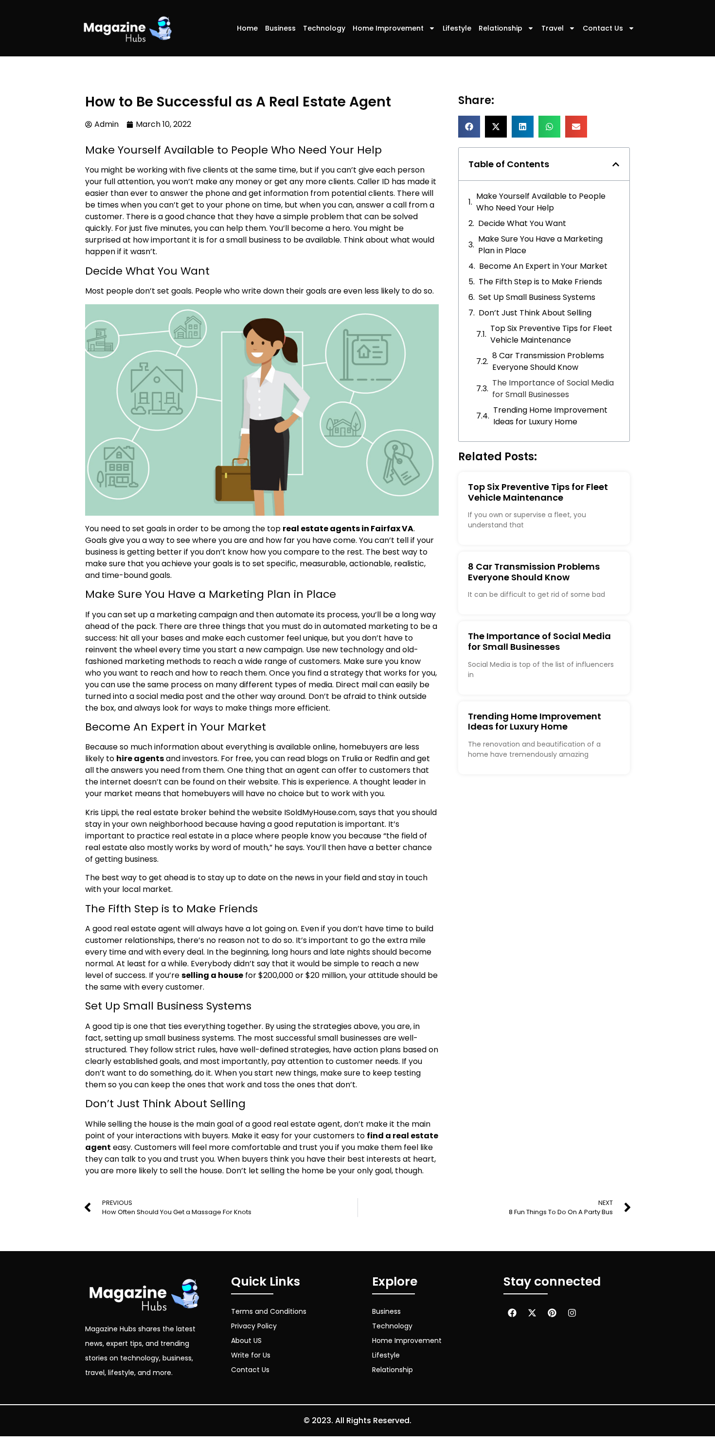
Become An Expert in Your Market (543, 266)
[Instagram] (572, 1313)
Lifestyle (457, 28)
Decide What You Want (522, 223)
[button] (469, 127)
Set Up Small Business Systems (537, 297)
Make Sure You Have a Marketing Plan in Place (540, 244)
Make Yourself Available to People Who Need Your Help (541, 202)
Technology (324, 28)
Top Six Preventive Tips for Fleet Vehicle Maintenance (551, 334)
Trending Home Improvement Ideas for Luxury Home (550, 415)
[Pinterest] (552, 1313)
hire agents (140, 758)
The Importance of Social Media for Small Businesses (553, 388)
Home (247, 28)
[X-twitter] (532, 1313)
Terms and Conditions (268, 1311)
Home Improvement (388, 28)
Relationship (500, 28)
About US (246, 1340)
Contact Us (603, 28)
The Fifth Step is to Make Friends (540, 281)
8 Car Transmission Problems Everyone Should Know (548, 361)
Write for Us (250, 1355)
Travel (552, 28)
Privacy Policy (254, 1326)
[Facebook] (512, 1313)
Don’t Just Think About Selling (535, 312)
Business (280, 28)
